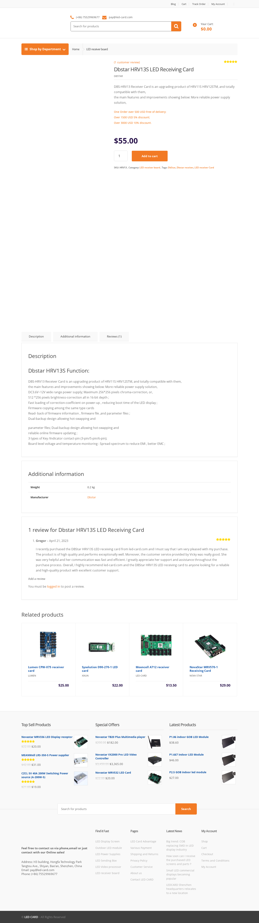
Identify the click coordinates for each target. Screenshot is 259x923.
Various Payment (141, 848)
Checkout (207, 854)
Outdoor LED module (108, 848)
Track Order (199, 4)
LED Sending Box (106, 860)
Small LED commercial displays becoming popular (180, 874)
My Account (218, 4)
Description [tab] (36, 336)
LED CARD (31, 917)
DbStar (172, 167)
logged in (53, 586)
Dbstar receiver (185, 167)
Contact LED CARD (141, 879)
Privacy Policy (138, 860)
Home (75, 49)
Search (186, 809)
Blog (173, 4)
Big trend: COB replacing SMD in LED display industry (180, 845)
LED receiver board (150, 167)
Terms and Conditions (215, 860)
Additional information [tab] (75, 336)
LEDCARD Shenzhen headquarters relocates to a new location (181, 889)
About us (136, 873)
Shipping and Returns (144, 854)
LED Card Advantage (143, 841)
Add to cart (150, 156)
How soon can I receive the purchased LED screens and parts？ (180, 860)
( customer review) (127, 62)
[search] (176, 26)
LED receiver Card (204, 167)
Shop (204, 841)
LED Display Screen (107, 841)
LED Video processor (108, 867)
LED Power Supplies (107, 854)
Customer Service (141, 867)
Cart (184, 4)
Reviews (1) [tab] (114, 336)
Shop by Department (45, 49)
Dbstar (91, 497)
